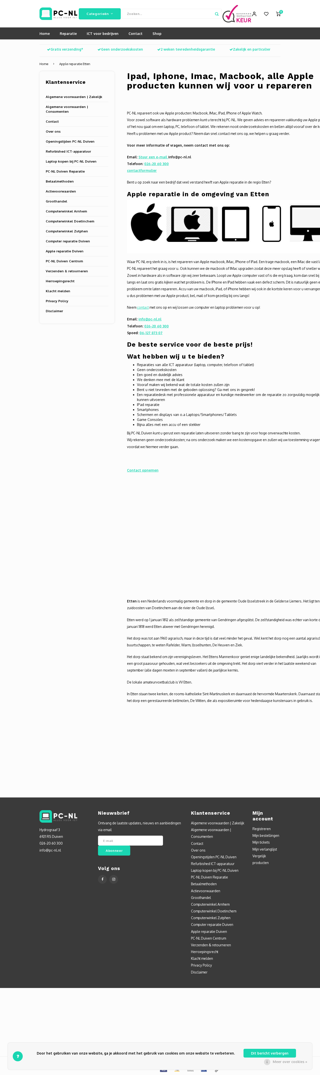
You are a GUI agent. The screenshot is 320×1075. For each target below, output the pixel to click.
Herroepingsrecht (60, 281)
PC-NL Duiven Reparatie (65, 171)
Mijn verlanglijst (264, 849)
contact (143, 307)
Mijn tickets (261, 842)
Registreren (261, 829)
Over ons (53, 131)
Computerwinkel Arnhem (66, 211)
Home (45, 33)
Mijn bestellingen (265, 835)
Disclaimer (54, 311)
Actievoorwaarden (61, 191)
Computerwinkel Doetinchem (70, 221)
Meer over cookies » (290, 1062)
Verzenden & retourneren (67, 271)
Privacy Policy (57, 301)
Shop (157, 33)
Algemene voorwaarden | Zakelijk (74, 97)
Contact (135, 33)
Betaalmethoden (60, 181)
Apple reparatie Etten (74, 64)
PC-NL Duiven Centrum (64, 261)
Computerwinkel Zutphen (67, 231)
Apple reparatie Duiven (65, 251)
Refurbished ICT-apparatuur (68, 151)
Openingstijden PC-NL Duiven (70, 141)
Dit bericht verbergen (269, 1053)
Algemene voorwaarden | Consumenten (67, 108)
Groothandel (56, 201)
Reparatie (68, 33)
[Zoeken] (217, 14)
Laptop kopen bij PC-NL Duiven (71, 161)
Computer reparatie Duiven (68, 241)
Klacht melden (58, 291)
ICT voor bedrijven (102, 33)
